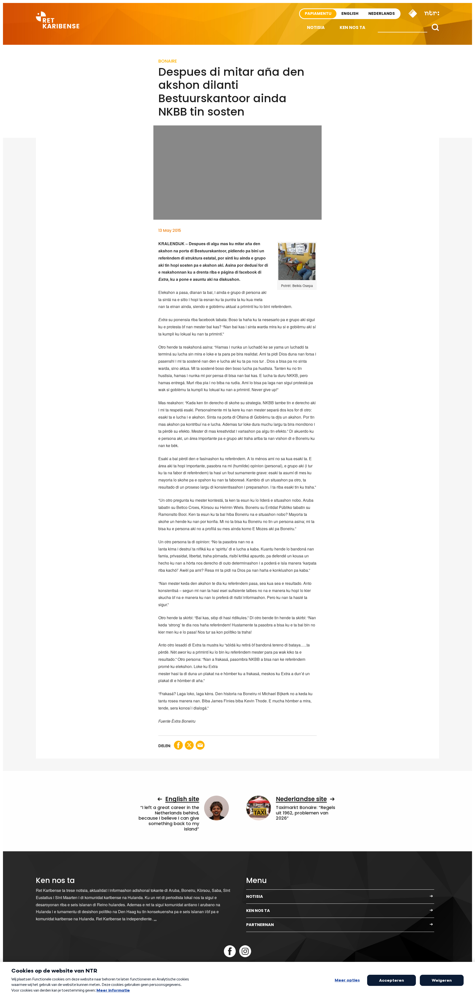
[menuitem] (316, 27)
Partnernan (260, 925)
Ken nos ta (352, 27)
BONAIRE (167, 61)
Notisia (316, 27)
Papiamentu (318, 13)
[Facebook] (230, 951)
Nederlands (381, 13)
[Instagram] (245, 951)
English (349, 13)
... (155, 919)
